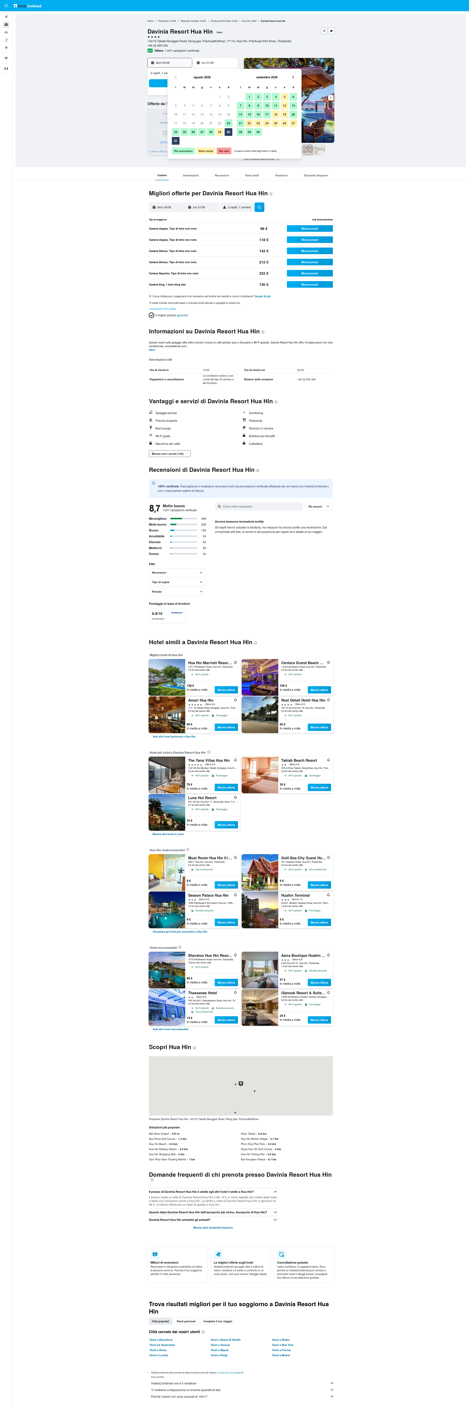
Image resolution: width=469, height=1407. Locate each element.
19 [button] (193, 123)
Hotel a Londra (159, 1355)
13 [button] (202, 114)
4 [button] (184, 105)
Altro (152, 350)
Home (150, 20)
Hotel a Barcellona (161, 1340)
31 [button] (175, 141)
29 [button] (219, 132)
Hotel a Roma (158, 1350)
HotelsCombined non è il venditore (173, 1383)
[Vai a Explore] (6, 47)
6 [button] (202, 105)
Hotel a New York (282, 1345)
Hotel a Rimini (281, 1340)
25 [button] (184, 132)
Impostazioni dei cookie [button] (162, 308)
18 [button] (184, 123)
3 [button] (176, 105)
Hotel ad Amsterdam (162, 1345)
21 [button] (211, 123)
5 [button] (193, 105)
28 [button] (211, 132)
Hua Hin (246, 20)
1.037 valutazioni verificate (182, 50)
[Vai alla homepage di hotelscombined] (27, 5)
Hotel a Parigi (219, 1355)
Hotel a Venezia (220, 1345)
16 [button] (228, 114)
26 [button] (193, 132)
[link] (174, 736)
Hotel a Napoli (219, 1350)
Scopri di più (263, 296)
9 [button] (228, 105)
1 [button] (220, 97)
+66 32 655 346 (157, 45)
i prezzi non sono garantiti (230, 1372)
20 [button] (202, 123)
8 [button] (220, 105)
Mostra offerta (226, 690)
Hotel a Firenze (281, 1350)
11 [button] (184, 114)
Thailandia (163, 20)
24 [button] (175, 132)
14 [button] (211, 114)
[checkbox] (167, 615)
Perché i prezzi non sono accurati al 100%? (179, 1396)
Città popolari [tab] (160, 1321)
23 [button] (228, 123)
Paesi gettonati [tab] (186, 1321)
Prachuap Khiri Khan (221, 20)
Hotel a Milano (281, 1355)
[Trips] (6, 58)
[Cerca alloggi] (6, 24)
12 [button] (193, 114)
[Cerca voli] (6, 17)
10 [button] (175, 114)
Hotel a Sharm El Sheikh (226, 1340)
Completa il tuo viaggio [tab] (217, 1321)
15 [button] (219, 114)
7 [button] (211, 105)
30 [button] (228, 132)
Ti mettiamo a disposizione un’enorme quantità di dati (185, 1390)
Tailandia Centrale (189, 20)
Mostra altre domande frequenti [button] (213, 1227)
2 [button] (228, 97)
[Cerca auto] (6, 32)
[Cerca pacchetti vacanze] (6, 40)
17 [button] (175, 123)
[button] (6, 6)
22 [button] (219, 123)
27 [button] (202, 132)
